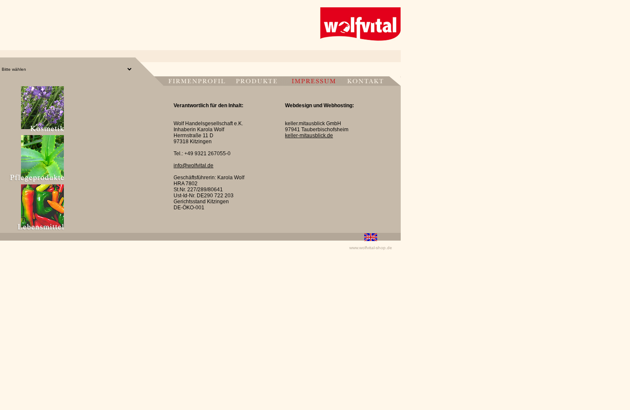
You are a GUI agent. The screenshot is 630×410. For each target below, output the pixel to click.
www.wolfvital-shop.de (370, 247)
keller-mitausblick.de (309, 136)
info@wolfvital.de (193, 166)
